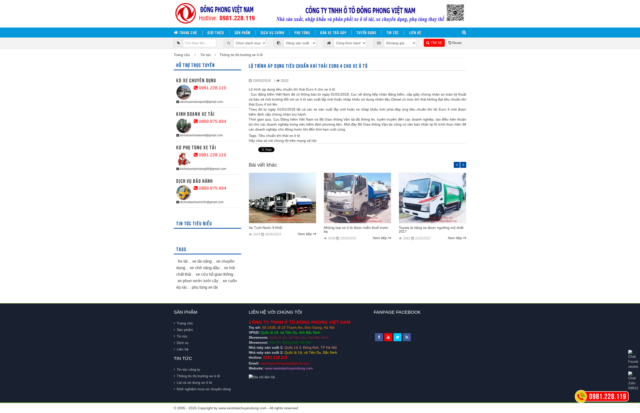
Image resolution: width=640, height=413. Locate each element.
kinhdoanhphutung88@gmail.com (202, 169)
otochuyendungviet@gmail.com (201, 102)
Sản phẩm (242, 32)
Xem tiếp (305, 234)
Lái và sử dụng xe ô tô (194, 382)
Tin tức (392, 32)
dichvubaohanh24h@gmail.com (201, 202)
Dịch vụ (182, 343)
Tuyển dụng (366, 32)
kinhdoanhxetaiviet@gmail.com (201, 135)
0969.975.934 (212, 121)
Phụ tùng (302, 32)
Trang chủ (187, 32)
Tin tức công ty (188, 369)
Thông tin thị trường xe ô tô (198, 376)
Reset (456, 43)
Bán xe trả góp (333, 32)
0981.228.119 (212, 87)
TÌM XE (436, 43)
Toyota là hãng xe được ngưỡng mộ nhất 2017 (431, 229)
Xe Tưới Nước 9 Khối (265, 228)
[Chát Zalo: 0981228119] (633, 380)
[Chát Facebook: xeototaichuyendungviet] (633, 359)
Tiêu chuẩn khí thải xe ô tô (279, 136)
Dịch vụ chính (272, 32)
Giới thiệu (216, 32)
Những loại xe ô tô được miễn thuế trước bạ (356, 229)
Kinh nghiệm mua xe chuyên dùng (204, 389)
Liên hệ (415, 32)
